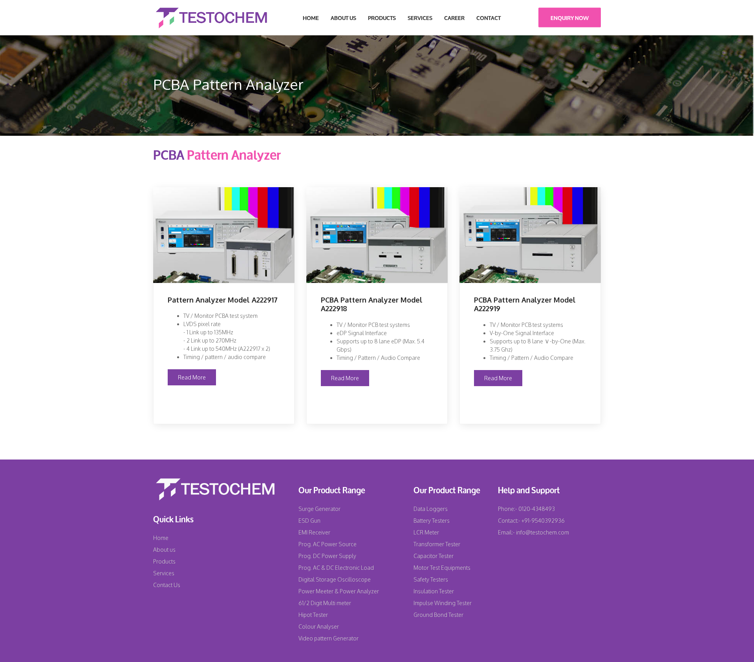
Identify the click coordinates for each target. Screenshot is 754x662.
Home (311, 18)
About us (164, 549)
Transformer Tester (437, 544)
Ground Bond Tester (438, 614)
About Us (343, 18)
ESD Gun (309, 520)
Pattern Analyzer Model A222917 (223, 299)
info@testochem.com (542, 532)
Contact (488, 18)
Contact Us (166, 585)
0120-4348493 (536, 508)
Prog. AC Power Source (327, 544)
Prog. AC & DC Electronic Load (336, 567)
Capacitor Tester (434, 556)
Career (454, 18)
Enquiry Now (570, 17)
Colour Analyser (318, 626)
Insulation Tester (434, 591)
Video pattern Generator (328, 638)
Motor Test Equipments (442, 567)
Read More (192, 377)
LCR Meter (426, 532)
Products (382, 18)
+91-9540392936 (542, 520)
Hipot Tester (313, 614)
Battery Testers (432, 520)
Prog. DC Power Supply (327, 556)
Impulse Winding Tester (443, 603)
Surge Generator (319, 508)
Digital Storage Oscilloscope (334, 579)
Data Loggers (431, 508)
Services (420, 18)
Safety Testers (431, 579)
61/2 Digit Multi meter (324, 603)
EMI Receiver (314, 532)
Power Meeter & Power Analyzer (338, 591)
